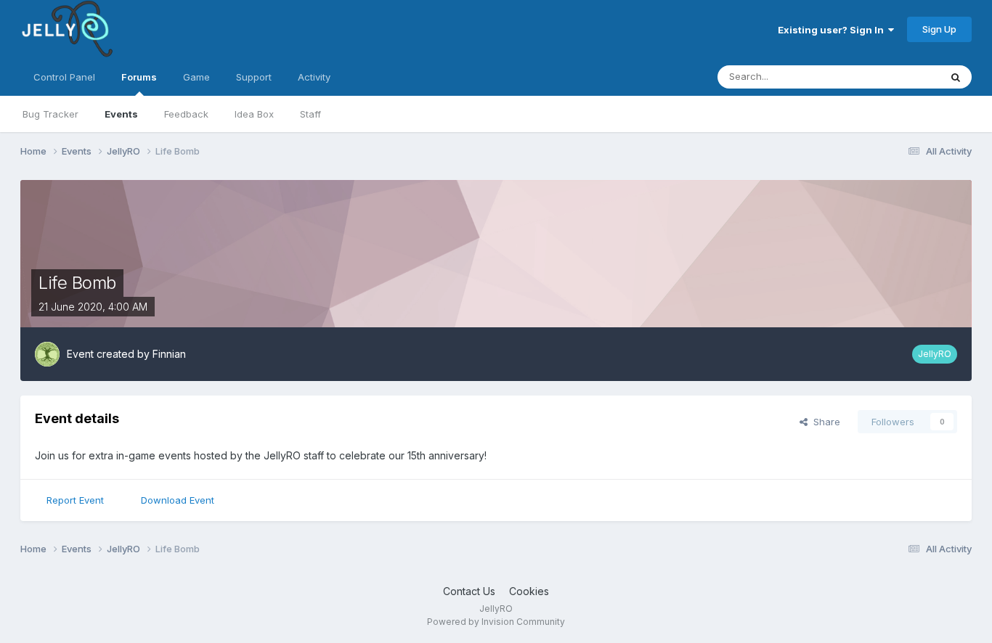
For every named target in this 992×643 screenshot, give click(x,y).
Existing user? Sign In (833, 30)
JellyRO (934, 353)
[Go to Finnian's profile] (47, 354)
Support (254, 77)
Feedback (186, 114)
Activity (314, 77)
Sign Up (939, 29)
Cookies (529, 591)
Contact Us (469, 591)
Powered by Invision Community (496, 621)
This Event (897, 76)
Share (824, 421)
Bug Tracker (50, 114)
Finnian (169, 354)
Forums (139, 77)
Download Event (177, 500)
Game (196, 77)
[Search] (956, 77)
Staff (310, 114)
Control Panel (64, 77)
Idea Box (254, 114)
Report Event (75, 500)
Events (121, 114)
